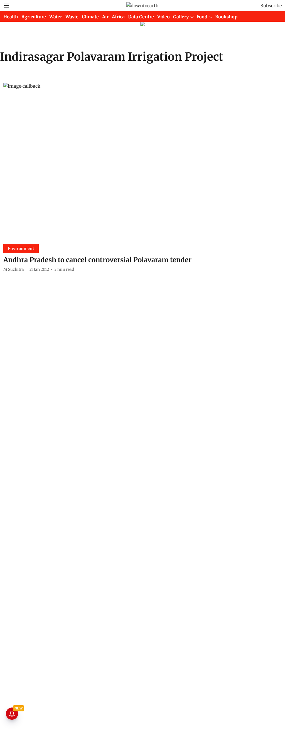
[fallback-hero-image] (142, 161)
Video (163, 16)
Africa (118, 16)
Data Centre (141, 16)
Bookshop (226, 16)
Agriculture (33, 16)
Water (55, 16)
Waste (71, 16)
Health (10, 16)
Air (105, 16)
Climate (90, 16)
